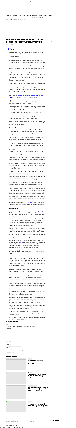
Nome (7, 341)
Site (7, 347)
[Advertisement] (38, 28)
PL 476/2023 (34, 243)
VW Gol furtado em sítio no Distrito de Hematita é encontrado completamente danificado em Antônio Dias (37, 376)
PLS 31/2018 (21, 242)
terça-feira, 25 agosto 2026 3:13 (37, 17)
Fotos (19, 15)
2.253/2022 (27, 79)
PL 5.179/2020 (28, 202)
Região (50, 15)
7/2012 (16, 230)
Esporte (15, 15)
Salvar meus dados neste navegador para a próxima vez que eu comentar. (22, 350)
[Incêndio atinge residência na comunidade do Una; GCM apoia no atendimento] (16, 364)
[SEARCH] (67, 15)
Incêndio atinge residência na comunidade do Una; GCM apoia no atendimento (38, 362)
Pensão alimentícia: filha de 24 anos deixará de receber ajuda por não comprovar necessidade (38, 389)
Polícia (40, 15)
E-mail (7, 344)
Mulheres (34, 15)
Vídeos (55, 15)
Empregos (9, 15)
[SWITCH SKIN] (69, 15)
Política (45, 15)
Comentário (8, 328)
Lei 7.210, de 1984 (38, 211)
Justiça (29, 15)
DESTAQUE (30, 386)
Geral (24, 15)
